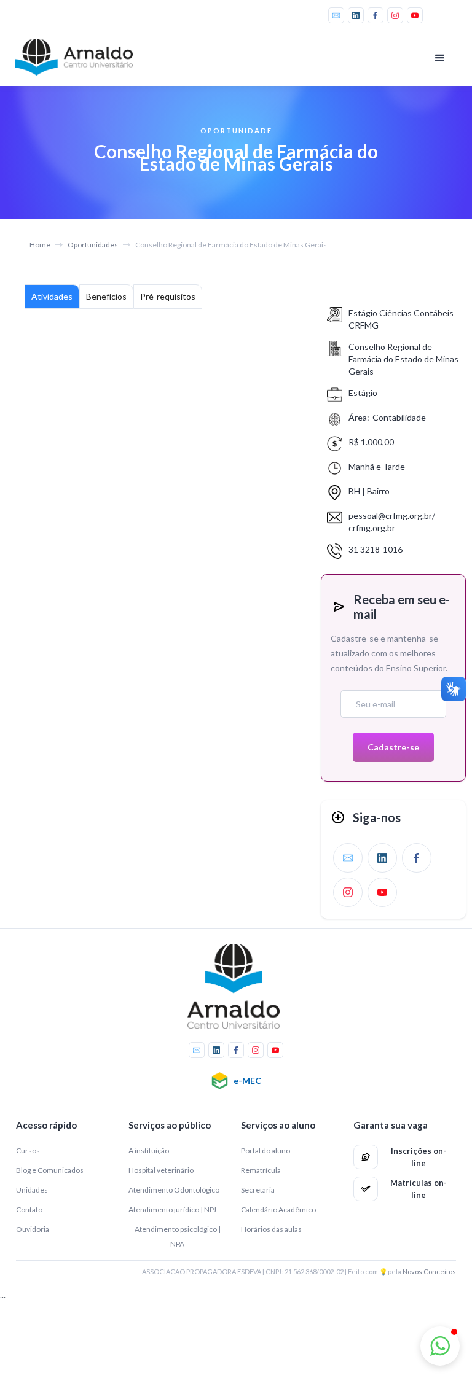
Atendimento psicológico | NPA (178, 1236)
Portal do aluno (265, 1150)
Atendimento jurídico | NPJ (172, 1209)
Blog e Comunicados (50, 1170)
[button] (440, 58)
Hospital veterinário (161, 1170)
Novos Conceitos (429, 1271)
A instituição (148, 1150)
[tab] (52, 296)
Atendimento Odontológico (173, 1189)
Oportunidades (93, 244)
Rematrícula (261, 1170)
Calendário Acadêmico (278, 1209)
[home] (77, 57)
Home (40, 244)
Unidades (32, 1189)
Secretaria (258, 1189)
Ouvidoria (32, 1229)
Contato (29, 1209)
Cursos (28, 1150)
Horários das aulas (271, 1229)
